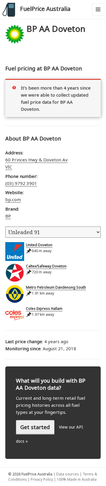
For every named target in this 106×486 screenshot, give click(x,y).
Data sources (67, 474)
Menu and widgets (98, 15)
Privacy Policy (42, 479)
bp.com (13, 199)
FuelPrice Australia (45, 9)
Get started (35, 427)
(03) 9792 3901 (21, 183)
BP (8, 216)
